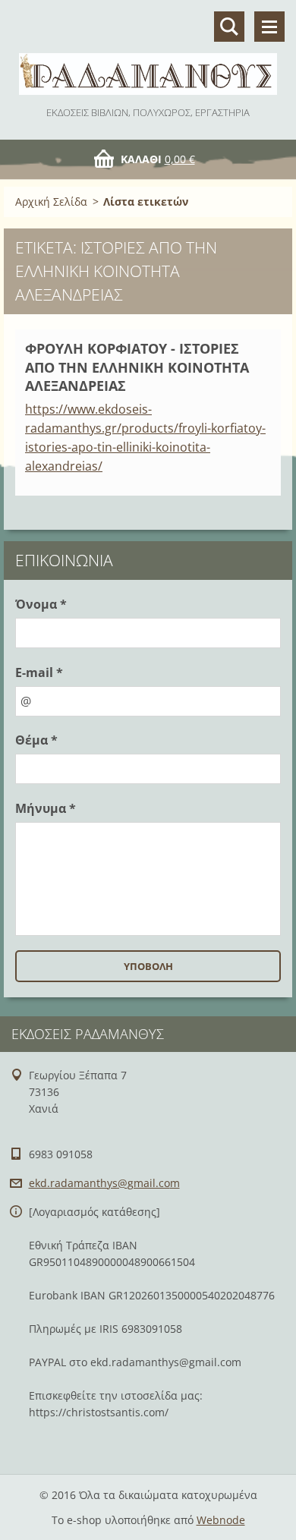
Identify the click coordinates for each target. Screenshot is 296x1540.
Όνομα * (41, 604)
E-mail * (39, 672)
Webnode (221, 1520)
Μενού (269, 26)
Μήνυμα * (45, 808)
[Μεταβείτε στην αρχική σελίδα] (148, 52)
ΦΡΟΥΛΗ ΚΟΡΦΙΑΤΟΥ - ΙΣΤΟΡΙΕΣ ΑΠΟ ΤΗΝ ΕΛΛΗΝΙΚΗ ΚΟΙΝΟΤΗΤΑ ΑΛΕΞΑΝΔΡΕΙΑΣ (137, 367)
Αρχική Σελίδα (51, 201)
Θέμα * (36, 740)
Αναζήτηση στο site (229, 26)
